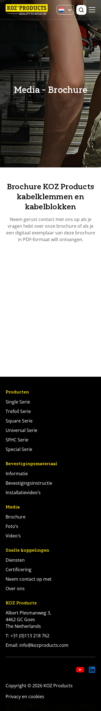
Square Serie (19, 421)
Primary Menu (92, 10)
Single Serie (18, 402)
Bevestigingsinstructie (29, 483)
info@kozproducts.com (43, 645)
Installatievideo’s (23, 492)
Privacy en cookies (25, 696)
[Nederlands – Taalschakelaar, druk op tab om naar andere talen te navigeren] (65, 10)
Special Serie (19, 449)
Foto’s (12, 526)
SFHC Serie (17, 440)
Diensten (15, 560)
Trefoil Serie (18, 411)
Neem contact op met (29, 579)
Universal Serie (21, 430)
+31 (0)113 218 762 (29, 636)
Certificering (18, 569)
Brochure (16, 517)
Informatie (17, 473)
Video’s (13, 536)
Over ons (15, 588)
